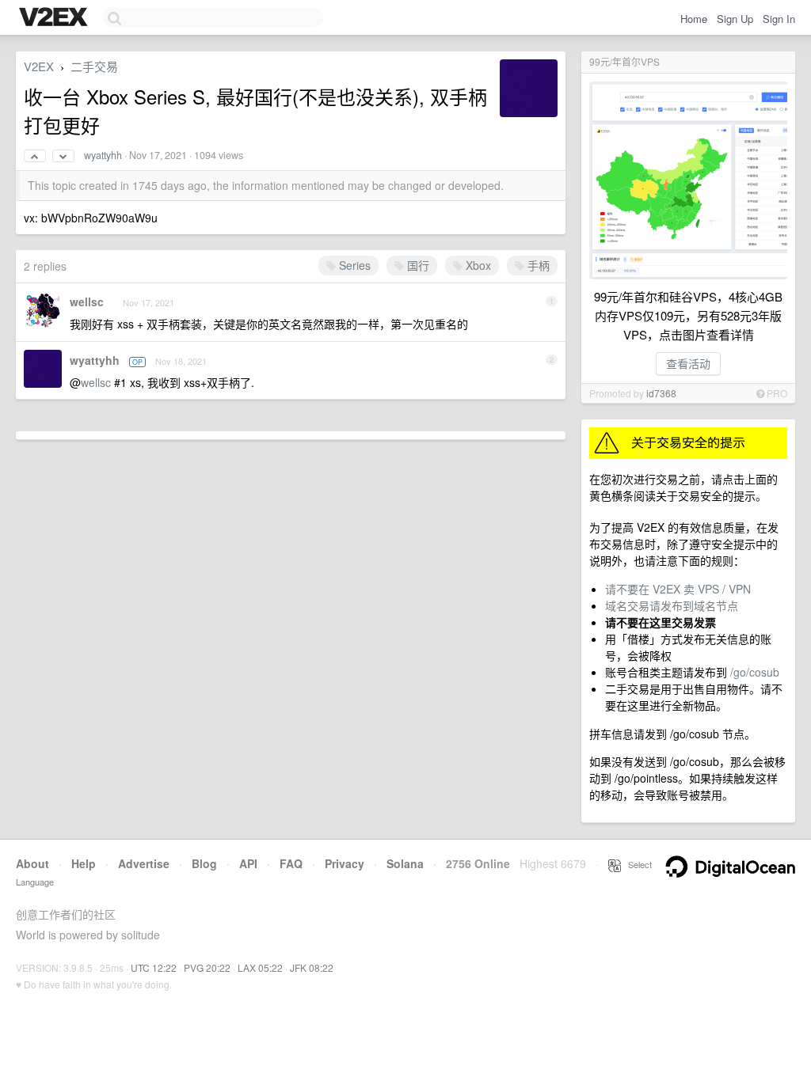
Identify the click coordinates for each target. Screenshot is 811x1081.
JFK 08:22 (311, 967)
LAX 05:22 (260, 967)
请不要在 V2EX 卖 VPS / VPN (678, 589)
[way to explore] (55, 18)
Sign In (779, 18)
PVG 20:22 (207, 967)
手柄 (537, 265)
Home (693, 18)
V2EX (39, 66)
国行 (416, 265)
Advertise (143, 863)
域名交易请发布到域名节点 (671, 605)
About (32, 863)
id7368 (661, 393)
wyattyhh (103, 155)
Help (83, 863)
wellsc (87, 301)
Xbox (477, 265)
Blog (204, 863)
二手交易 (94, 66)
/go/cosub (754, 672)
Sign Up (735, 18)
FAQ (291, 863)
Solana (405, 863)
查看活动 (688, 363)
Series (353, 265)
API (248, 863)
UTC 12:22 (154, 967)
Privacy (344, 863)
